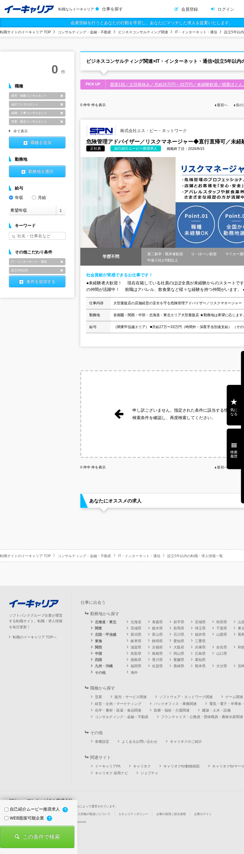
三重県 (200, 641)
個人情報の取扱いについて (92, 814)
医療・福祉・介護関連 (172, 710)
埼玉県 (200, 628)
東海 (98, 641)
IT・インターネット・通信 (196, 32)
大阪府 (178, 647)
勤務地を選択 (40, 171)
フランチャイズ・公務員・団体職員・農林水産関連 (202, 717)
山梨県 (221, 634)
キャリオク (142, 766)
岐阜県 (136, 641)
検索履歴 (233, 454)
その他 (100, 672)
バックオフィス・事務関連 (175, 704)
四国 (98, 660)
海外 (134, 672)
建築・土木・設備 (216, 710)
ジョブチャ (149, 773)
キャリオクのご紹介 (186, 741)
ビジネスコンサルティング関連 (143, 32)
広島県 (200, 653)
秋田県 (221, 622)
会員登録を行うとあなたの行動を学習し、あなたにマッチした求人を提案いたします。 (152, 22)
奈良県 (221, 647)
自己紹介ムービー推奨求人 (35, 809)
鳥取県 (136, 653)
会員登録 (189, 9)
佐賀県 (157, 666)
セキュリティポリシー (133, 814)
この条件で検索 (41, 837)
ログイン (226, 9)
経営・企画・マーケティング (118, 704)
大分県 (221, 666)
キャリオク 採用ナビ (111, 773)
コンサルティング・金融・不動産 (84, 32)
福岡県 (136, 666)
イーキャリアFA (108, 766)
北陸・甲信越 (105, 634)
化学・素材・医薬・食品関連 (118, 710)
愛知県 (178, 641)
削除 (61, 95)
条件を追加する (40, 281)
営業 (98, 697)
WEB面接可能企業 (27, 818)
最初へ (222, 105)
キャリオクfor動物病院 (181, 766)
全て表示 (20, 131)
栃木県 (157, 628)
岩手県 (178, 622)
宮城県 (200, 622)
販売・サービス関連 (131, 697)
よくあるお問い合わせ (139, 741)
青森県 (157, 622)
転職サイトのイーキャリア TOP (25, 32)
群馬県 (178, 628)
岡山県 (178, 653)
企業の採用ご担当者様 (171, 814)
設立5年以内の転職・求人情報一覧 (195, 556)
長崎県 (178, 666)
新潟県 (136, 634)
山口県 (221, 653)
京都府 (157, 647)
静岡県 (157, 641)
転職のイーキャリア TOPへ (35, 637)
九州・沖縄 (104, 666)
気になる (233, 412)
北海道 (136, 622)
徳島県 (136, 660)
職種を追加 (40, 142)
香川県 (157, 660)
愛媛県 (178, 660)
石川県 (178, 634)
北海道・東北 (105, 622)
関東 (98, 628)
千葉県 (221, 628)
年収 (19, 197)
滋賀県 (136, 647)
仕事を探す (112, 9)
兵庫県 (200, 647)
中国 (98, 653)
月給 (42, 197)
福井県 (200, 634)
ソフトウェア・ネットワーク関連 (186, 697)
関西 (98, 647)
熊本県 (200, 666)
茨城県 (136, 628)
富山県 (157, 634)
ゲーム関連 (234, 697)
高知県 (200, 660)
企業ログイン (203, 814)
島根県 (157, 653)
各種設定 (102, 741)
